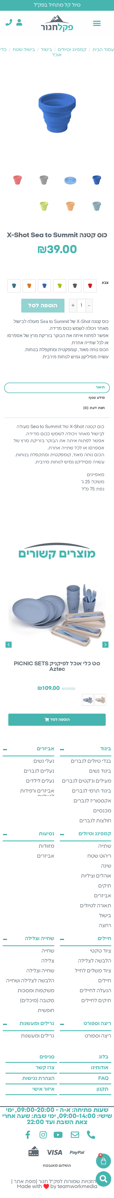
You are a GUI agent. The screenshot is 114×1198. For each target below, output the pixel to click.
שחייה (48, 951)
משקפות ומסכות (35, 990)
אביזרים (102, 895)
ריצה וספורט (98, 1036)
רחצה (105, 925)
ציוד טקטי (100, 951)
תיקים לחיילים (96, 1000)
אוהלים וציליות (96, 876)
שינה (106, 866)
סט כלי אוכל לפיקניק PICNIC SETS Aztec (57, 666)
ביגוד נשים (100, 771)
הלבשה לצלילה (94, 961)
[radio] (90, 286)
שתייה (104, 846)
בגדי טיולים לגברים (91, 761)
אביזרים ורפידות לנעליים (37, 794)
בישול (46, 49)
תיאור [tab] (100, 387)
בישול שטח (24, 49)
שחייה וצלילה (40, 970)
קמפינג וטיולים (72, 49)
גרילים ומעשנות (37, 1036)
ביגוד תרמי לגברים (91, 791)
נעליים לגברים (39, 771)
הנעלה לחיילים (95, 990)
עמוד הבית (103, 49)
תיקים (104, 886)
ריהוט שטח (99, 856)
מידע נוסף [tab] (97, 398)
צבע (105, 283)
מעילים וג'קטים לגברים (86, 781)
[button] (97, 23)
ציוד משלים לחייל (93, 970)
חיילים (104, 980)
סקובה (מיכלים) (37, 1000)
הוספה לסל (42, 305)
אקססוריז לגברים (92, 801)
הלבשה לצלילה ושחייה (30, 980)
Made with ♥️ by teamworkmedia (57, 1186)
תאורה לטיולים (95, 905)
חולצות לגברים (95, 820)
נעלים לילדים (40, 781)
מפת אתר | (23, 1181)
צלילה (47, 961)
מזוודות (46, 846)
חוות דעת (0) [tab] (94, 408)
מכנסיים (102, 811)
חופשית (46, 1010)
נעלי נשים (43, 761)
